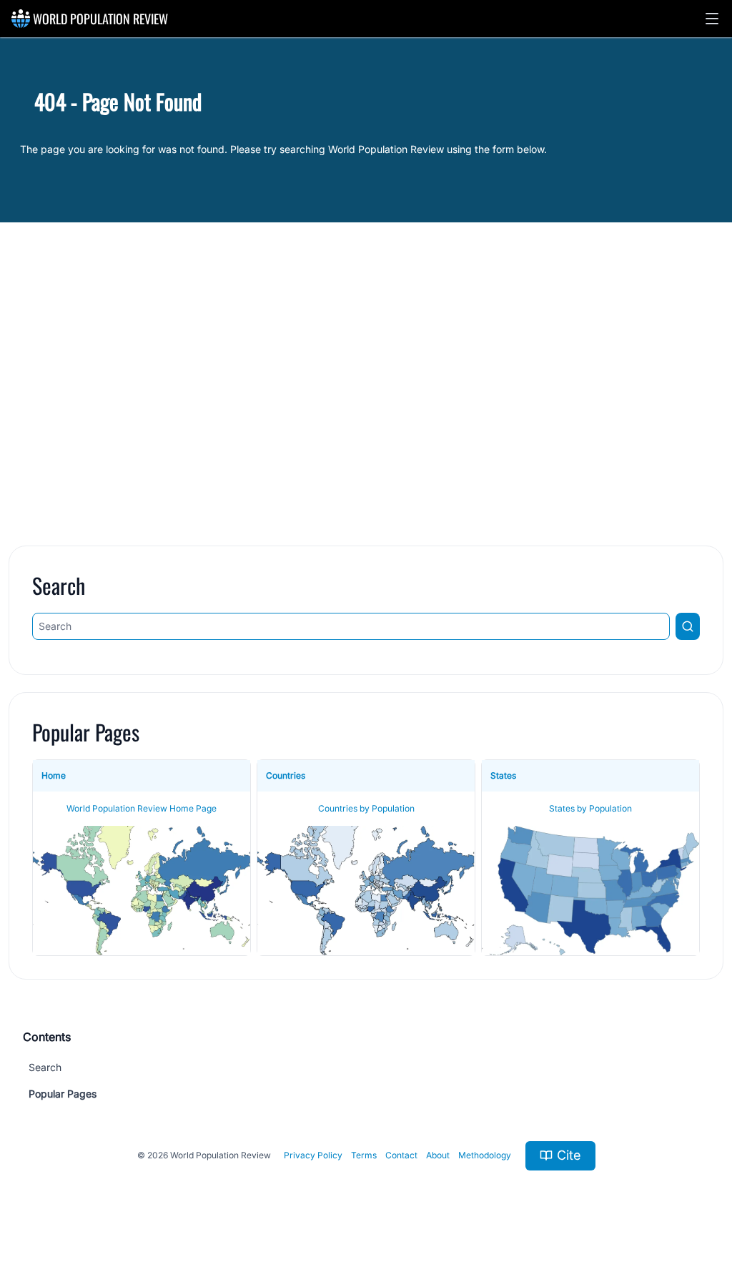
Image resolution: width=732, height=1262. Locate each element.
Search (45, 1067)
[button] (712, 18)
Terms (364, 1155)
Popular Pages (63, 1094)
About (438, 1155)
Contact (401, 1155)
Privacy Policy (313, 1155)
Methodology (484, 1155)
